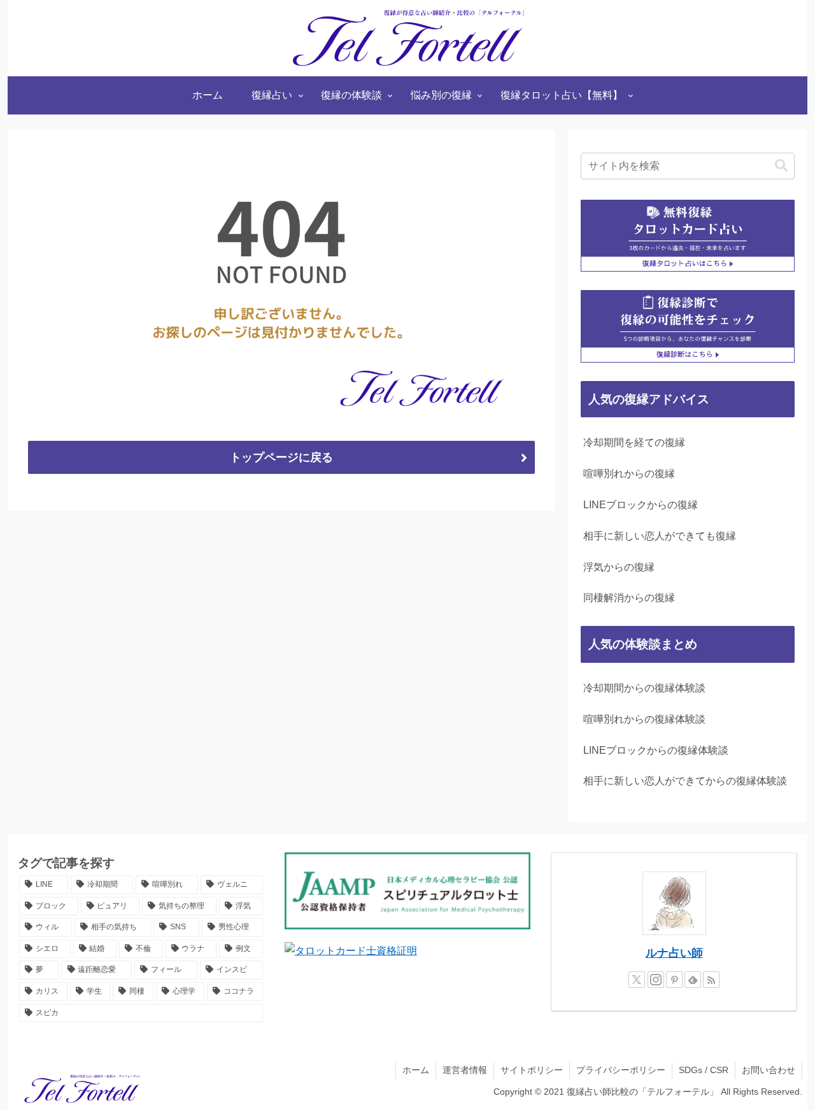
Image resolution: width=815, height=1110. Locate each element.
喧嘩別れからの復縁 (629, 473)
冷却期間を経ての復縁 (634, 442)
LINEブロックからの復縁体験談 (655, 750)
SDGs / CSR (703, 1070)
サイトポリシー (531, 1070)
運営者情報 (465, 1070)
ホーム (415, 1070)
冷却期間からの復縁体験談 (644, 688)
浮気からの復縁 (619, 567)
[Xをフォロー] (636, 979)
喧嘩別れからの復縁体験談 (644, 719)
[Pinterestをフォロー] (674, 979)
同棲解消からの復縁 (629, 597)
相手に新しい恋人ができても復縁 (659, 536)
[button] (781, 165)
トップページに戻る (281, 457)
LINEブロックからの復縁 (640, 504)
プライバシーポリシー (620, 1070)
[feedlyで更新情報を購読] (692, 979)
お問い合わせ (768, 1070)
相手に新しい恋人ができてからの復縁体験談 (685, 780)
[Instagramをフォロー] (656, 979)
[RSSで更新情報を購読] (711, 979)
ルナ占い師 (674, 953)
